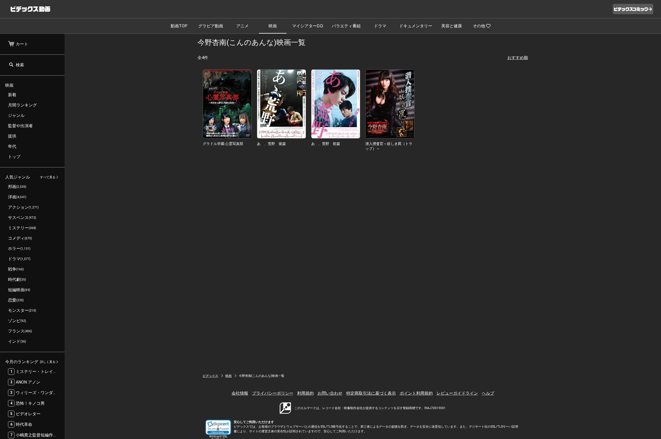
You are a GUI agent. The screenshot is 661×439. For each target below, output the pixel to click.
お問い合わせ (330, 393)
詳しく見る (48, 362)
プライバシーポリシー (272, 393)
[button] (218, 427)
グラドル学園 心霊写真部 (223, 144)
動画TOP (179, 25)
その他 (479, 25)
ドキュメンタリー (415, 25)
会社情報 (240, 393)
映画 (273, 25)
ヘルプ (488, 393)
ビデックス (210, 376)
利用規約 (305, 393)
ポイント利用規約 (416, 393)
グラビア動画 (210, 25)
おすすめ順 (517, 57)
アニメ (242, 25)
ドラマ (380, 25)
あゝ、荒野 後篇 (271, 144)
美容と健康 (451, 25)
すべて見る (48, 177)
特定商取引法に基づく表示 (371, 393)
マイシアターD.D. (308, 25)
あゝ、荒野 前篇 (325, 144)
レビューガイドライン (457, 393)
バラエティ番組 (346, 25)
